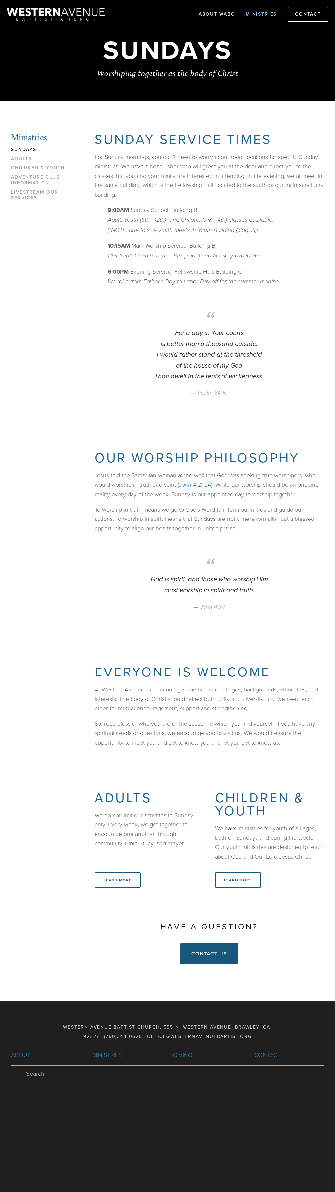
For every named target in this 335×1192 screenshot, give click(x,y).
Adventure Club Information (35, 180)
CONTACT (267, 1055)
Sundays (23, 150)
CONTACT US (209, 953)
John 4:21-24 (195, 484)
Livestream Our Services (34, 195)
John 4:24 (212, 607)
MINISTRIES (107, 1055)
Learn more (118, 880)
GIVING (182, 1055)
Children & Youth (38, 168)
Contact (308, 14)
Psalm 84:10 (213, 392)
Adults (21, 159)
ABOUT (20, 1055)
